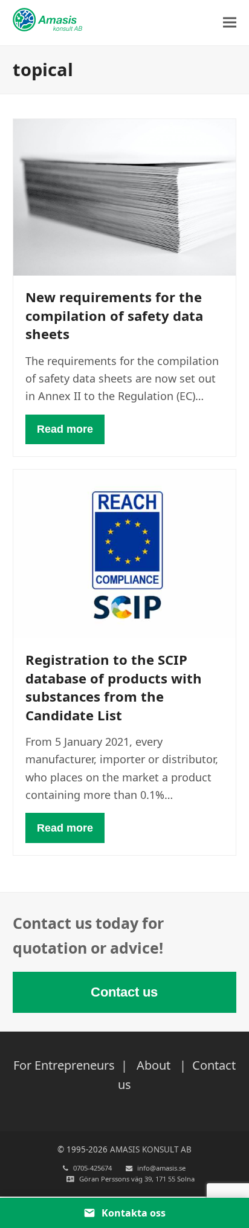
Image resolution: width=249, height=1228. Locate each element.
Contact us (124, 992)
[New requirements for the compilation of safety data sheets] (124, 196)
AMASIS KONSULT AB (151, 1149)
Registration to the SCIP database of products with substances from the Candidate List (113, 686)
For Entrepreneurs (65, 1065)
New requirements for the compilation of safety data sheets (114, 315)
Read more (65, 429)
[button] (229, 23)
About (153, 1065)
